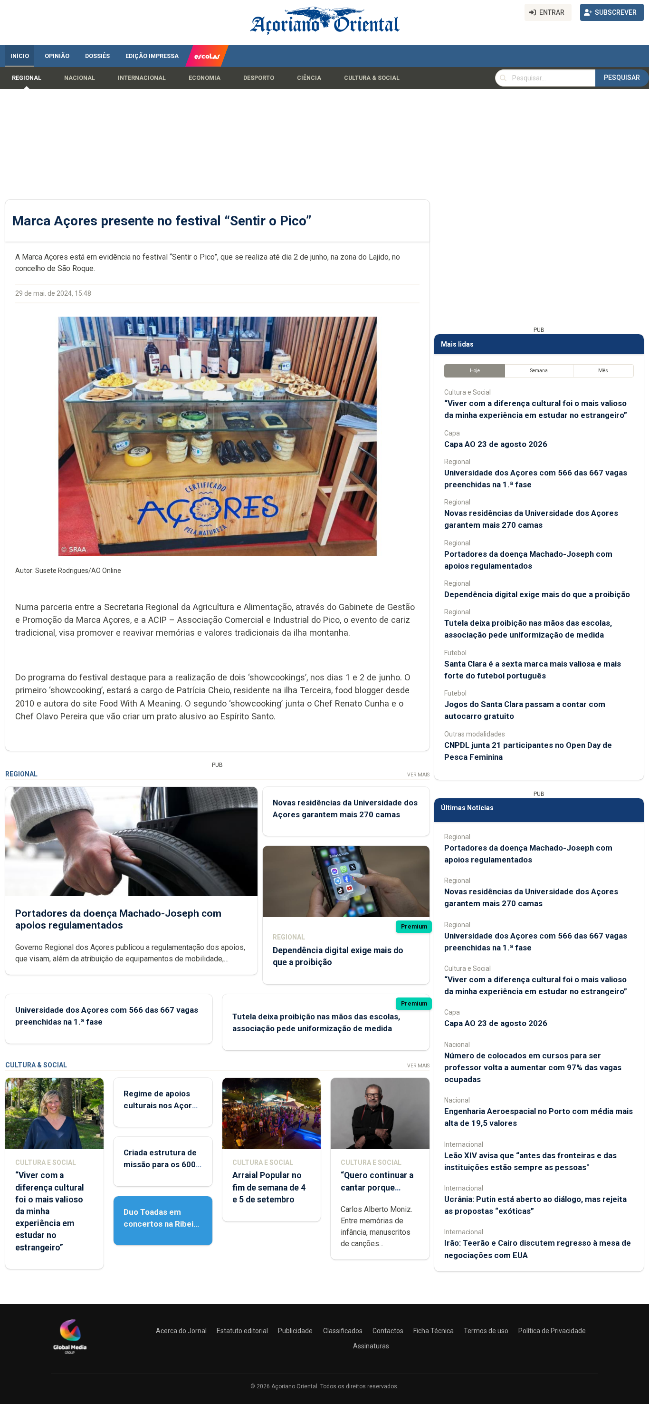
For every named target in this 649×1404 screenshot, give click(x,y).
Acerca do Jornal (181, 1331)
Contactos (387, 1331)
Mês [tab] (603, 371)
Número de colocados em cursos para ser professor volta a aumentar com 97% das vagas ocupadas (532, 1067)
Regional (26, 78)
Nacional (79, 78)
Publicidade (295, 1331)
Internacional (142, 78)
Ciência (309, 78)
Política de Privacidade (552, 1331)
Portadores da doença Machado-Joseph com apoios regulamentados (118, 919)
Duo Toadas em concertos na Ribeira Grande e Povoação (162, 1223)
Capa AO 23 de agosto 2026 (495, 444)
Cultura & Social (372, 78)
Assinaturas (371, 1346)
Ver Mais (418, 775)
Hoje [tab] (475, 371)
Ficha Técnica (433, 1331)
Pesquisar (622, 77)
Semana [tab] (539, 371)
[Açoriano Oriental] (70, 1355)
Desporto (258, 78)
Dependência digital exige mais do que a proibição (537, 594)
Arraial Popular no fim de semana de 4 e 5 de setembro (268, 1187)
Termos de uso (486, 1331)
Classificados (343, 1331)
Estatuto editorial (242, 1331)
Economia (204, 78)
